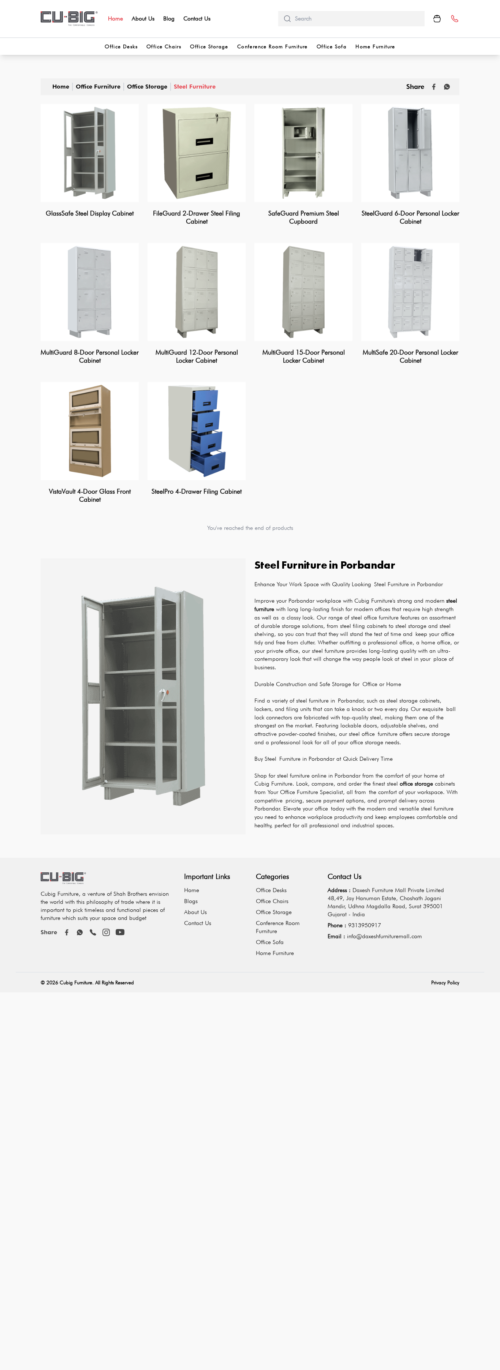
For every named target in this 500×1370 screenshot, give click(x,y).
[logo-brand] (69, 18)
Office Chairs (163, 46)
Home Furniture (375, 46)
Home (115, 18)
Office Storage (209, 46)
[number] (454, 19)
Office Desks (121, 46)
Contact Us (196, 18)
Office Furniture (98, 86)
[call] (93, 932)
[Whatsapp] (447, 86)
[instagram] (106, 932)
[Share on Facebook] (433, 86)
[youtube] (120, 932)
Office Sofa (332, 46)
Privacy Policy (445, 982)
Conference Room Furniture (272, 46)
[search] (357, 19)
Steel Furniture (195, 86)
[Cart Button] (437, 18)
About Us (143, 18)
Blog (169, 18)
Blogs (191, 901)
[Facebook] (66, 932)
